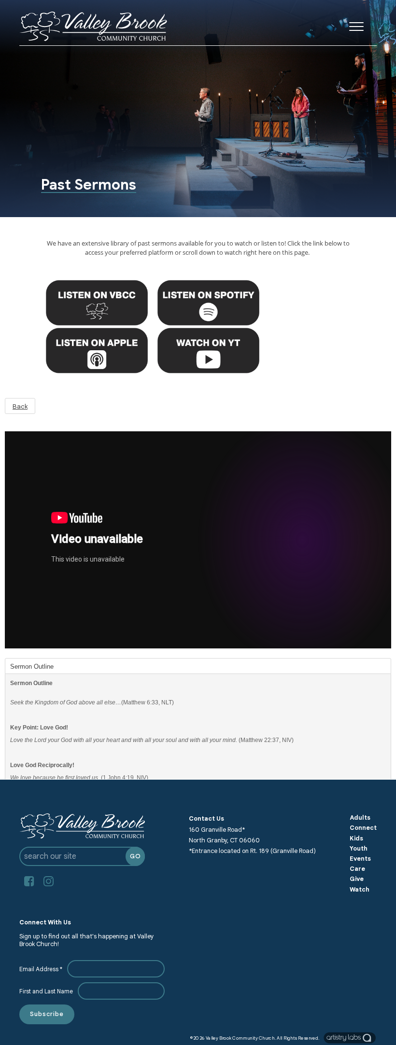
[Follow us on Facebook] (29, 881)
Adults (360, 818)
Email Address (40, 969)
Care (357, 869)
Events (360, 859)
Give (357, 879)
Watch (359, 890)
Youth (359, 848)
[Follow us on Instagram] (48, 881)
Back (20, 406)
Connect (363, 828)
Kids (356, 838)
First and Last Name (46, 991)
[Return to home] (93, 26)
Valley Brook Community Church (240, 1038)
